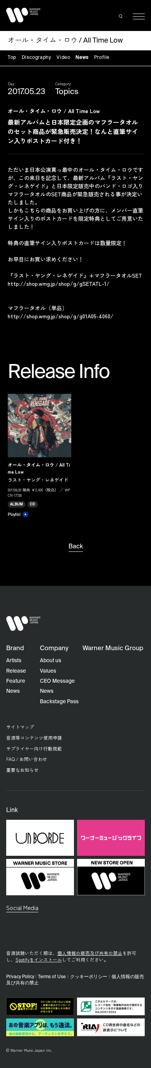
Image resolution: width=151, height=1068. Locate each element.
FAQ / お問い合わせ (26, 758)
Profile (102, 57)
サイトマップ (20, 726)
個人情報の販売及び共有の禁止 (89, 953)
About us (50, 660)
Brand (15, 648)
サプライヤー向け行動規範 (34, 748)
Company (54, 648)
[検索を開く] (121, 16)
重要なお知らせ (22, 769)
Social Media (22, 907)
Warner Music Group (112, 648)
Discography (36, 57)
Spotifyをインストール (38, 959)
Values (48, 671)
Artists (13, 660)
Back (76, 547)
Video (63, 57)
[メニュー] (139, 16)
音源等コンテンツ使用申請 (34, 737)
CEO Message (57, 681)
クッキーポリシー (88, 977)
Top (12, 57)
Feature (15, 681)
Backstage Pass (59, 701)
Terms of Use (52, 977)
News (82, 57)
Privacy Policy (20, 977)
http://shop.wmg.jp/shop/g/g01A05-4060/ (60, 316)
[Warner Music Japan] (23, 623)
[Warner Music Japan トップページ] (23, 14)
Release (16, 671)
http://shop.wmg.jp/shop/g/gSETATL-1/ (59, 283)
